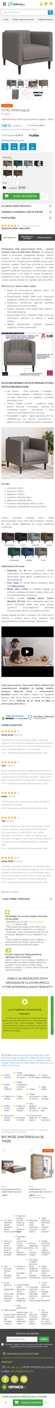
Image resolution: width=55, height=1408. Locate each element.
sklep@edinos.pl (22, 1371)
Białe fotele (44, 1088)
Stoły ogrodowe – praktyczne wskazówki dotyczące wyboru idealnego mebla (21, 1315)
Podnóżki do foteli (20, 1119)
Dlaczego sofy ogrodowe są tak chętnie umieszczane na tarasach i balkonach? (22, 1246)
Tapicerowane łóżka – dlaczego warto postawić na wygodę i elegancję (22, 1293)
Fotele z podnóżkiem (35, 1076)
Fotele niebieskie (45, 1076)
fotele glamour (46, 1063)
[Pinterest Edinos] (24, 1380)
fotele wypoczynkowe (23, 1055)
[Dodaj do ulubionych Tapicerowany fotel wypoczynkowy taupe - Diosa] (44, 196)
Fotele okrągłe (45, 1097)
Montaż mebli (8, 218)
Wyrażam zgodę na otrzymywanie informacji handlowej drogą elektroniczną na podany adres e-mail (29, 1345)
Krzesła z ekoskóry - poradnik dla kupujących (21, 1272)
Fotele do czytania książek (20, 1108)
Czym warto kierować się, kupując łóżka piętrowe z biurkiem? (45, 1292)
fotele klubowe (16, 1063)
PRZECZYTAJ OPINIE (9, 228)
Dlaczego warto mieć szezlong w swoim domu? (33, 1226)
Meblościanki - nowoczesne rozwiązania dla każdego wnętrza (10, 1317)
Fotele (32, 1089)
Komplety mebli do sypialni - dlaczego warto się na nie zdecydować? (35, 1294)
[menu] (41, 4)
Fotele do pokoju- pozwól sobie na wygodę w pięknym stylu (20, 1224)
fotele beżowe (18, 586)
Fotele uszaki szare (7, 1108)
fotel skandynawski (20, 1058)
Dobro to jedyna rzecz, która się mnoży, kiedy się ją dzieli (8, 1248)
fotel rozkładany (20, 1060)
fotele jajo (38, 1055)
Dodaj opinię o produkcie (16, 899)
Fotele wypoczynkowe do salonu (23, 1075)
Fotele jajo (44, 1109)
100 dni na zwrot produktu (16, 206)
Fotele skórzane (45, 1119)
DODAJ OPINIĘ (24, 228)
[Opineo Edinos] (13, 1386)
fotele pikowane (37, 1058)
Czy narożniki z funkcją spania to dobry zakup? (33, 1318)
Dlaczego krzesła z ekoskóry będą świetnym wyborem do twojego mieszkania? (34, 1269)
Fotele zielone (7, 1076)
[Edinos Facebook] (5, 1380)
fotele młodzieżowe (10, 1065)
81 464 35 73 (14, 1367)
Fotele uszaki (19, 1097)
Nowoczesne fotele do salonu (35, 1117)
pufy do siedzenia (36, 1060)
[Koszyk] (51, 4)
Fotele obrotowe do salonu (33, 1096)
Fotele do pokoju (8, 1097)
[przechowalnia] (46, 4)
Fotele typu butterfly (8, 1087)
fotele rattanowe (31, 1063)
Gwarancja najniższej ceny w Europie (22, 212)
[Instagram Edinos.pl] (14, 1380)
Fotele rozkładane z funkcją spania (21, 1085)
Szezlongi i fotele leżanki (8, 1117)
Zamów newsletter (27, 1333)
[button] (28, 1402)
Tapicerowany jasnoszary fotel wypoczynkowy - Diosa (27, 753)
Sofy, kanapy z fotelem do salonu (33, 1107)
